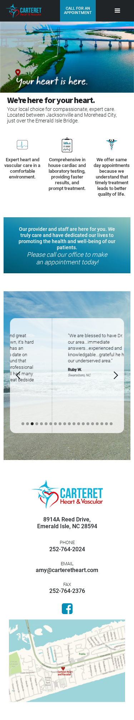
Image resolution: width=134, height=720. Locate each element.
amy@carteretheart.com (67, 567)
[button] (117, 11)
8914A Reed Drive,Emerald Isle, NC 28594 (67, 523)
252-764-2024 (67, 546)
